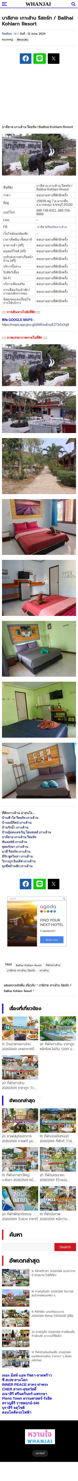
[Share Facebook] (25, 58)
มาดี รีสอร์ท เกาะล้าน (16, 851)
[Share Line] (39, 58)
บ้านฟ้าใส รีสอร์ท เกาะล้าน (20, 817)
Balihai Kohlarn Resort (28, 965)
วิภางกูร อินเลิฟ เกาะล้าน (19, 861)
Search (65, 1247)
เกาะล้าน (44, 970)
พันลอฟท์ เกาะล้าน (14, 842)
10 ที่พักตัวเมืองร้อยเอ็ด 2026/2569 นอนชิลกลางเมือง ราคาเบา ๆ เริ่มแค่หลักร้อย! (51, 1356)
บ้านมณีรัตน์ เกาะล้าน (17, 822)
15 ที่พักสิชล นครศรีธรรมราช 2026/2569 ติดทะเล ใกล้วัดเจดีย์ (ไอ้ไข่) (52, 1314)
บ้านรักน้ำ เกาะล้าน (15, 827)
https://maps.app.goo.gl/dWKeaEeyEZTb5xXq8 (35, 324)
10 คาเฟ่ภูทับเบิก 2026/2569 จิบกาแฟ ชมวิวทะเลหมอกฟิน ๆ (53, 1293)
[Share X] (53, 58)
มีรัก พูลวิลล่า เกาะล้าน (17, 856)
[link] (52, 226)
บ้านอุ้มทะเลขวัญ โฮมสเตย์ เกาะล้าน (26, 832)
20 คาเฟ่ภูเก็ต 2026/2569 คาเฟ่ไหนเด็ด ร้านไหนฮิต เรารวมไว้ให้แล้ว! (53, 1334)
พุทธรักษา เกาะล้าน (15, 846)
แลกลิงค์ (40, 1453)
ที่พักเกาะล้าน (22, 39)
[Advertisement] (39, 95)
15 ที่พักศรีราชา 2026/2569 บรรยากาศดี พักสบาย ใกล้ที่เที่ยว (53, 1273)
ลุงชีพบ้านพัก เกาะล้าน (17, 866)
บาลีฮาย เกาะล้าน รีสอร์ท (19, 837)
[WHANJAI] (38, 4)
